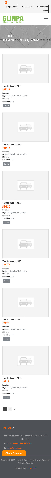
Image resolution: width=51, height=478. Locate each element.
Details (6, 106)
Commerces (42, 7)
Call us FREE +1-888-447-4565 (19, 443)
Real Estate (27, 7)
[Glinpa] (13, 19)
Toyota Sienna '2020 (11, 86)
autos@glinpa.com (14, 448)
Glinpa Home (11, 7)
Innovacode (31, 468)
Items (45, 11)
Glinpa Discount (14, 453)
